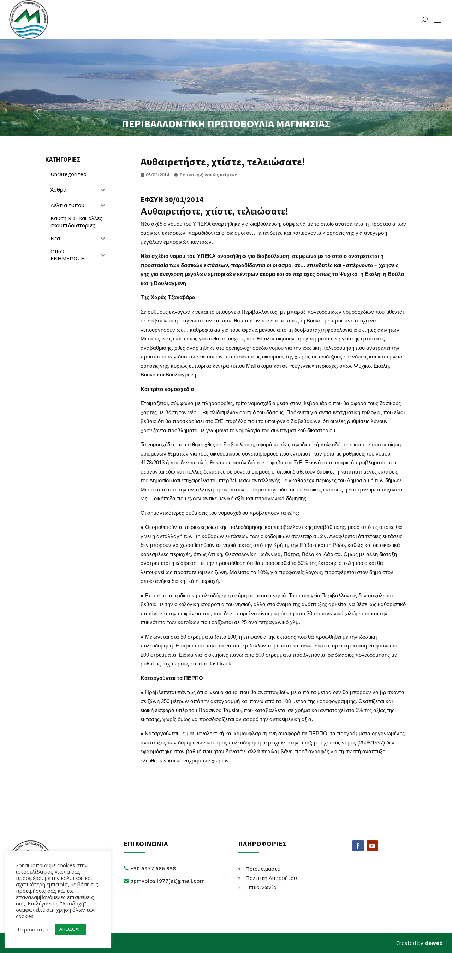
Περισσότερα (34, 929)
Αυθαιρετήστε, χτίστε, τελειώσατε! (215, 211)
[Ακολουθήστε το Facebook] (358, 845)
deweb (434, 942)
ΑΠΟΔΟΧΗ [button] (70, 929)
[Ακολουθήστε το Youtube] (372, 845)
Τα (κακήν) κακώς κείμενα (208, 174)
